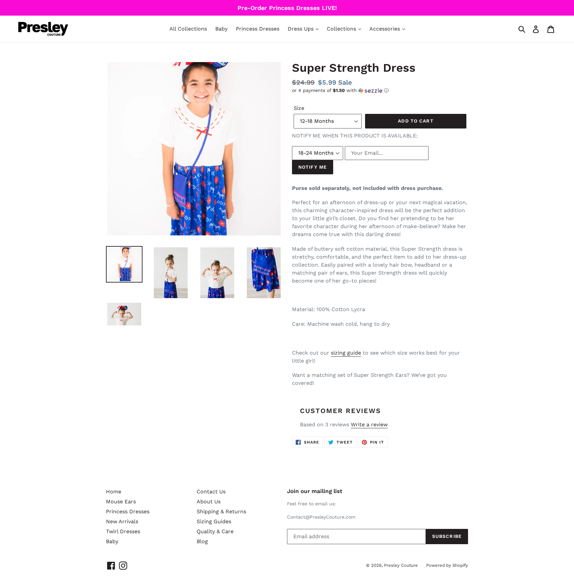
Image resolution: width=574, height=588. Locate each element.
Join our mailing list (314, 491)
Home (113, 491)
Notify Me (312, 167)
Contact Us (211, 491)
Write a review (369, 424)
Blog (202, 541)
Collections (342, 29)
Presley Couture (401, 565)
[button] (380, 90)
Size (299, 108)
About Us (209, 501)
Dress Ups (301, 29)
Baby (221, 29)
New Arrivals (122, 521)
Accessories (385, 29)
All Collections (188, 29)
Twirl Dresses (123, 531)
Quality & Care (215, 531)
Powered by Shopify (447, 565)
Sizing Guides (214, 521)
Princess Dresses (257, 29)
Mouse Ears (121, 501)
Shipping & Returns (221, 511)
